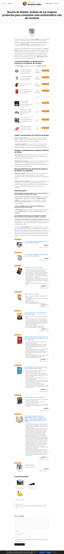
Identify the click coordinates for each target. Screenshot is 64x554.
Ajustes (54, 552)
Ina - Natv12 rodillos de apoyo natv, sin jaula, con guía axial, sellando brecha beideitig (26, 71)
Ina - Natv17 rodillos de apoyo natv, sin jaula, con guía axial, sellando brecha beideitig (26, 78)
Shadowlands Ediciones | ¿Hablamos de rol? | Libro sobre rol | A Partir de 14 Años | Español (36, 368)
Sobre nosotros (49, 3)
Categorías (9, 3)
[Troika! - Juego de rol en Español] (20, 297)
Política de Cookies (34, 551)
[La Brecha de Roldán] (20, 468)
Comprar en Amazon (44, 247)
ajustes (31, 552)
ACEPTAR (42, 552)
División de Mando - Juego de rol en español (34, 397)
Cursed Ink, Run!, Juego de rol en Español (34, 267)
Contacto (56, 3)
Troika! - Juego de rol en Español (32, 293)
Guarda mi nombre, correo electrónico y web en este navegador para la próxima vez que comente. (32, 540)
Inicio (4, 3)
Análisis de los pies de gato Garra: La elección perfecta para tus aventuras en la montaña (31, 505)
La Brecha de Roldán (29, 465)
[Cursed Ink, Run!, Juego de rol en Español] (20, 271)
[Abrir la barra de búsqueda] (60, 3)
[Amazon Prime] (47, 285)
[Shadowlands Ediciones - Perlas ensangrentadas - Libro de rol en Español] (20, 316)
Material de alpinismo (19, 504)
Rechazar (48, 552)
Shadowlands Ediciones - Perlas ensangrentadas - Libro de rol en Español (36, 313)
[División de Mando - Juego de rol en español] (20, 401)
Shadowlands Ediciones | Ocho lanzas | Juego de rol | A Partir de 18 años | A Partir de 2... (26, 91)
